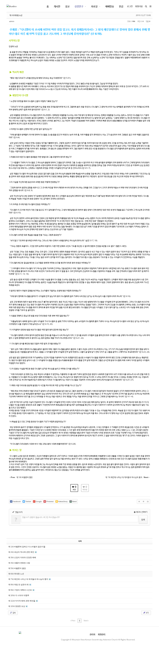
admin (11, 21)
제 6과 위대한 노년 (15, 15)
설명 (11, 115)
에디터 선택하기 (142, 512)
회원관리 (101, 634)
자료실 (94, 6)
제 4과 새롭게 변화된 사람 (19, 563)
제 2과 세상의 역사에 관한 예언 (21, 552)
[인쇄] (148, 501)
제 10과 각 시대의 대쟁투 (18, 595)
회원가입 (139, 6)
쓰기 (147, 613)
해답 (11, 427)
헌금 (121, 6)
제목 (80, 541)
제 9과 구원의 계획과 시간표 (20, 590)
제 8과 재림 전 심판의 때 (18, 585)
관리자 (92, 634)
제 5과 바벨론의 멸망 (17, 568)
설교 (67, 6)
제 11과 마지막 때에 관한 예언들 (22, 601)
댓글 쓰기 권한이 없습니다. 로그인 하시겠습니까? (41, 517)
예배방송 (109, 6)
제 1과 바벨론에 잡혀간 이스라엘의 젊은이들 (26, 547)
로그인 (130, 6)
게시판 (57, 6)
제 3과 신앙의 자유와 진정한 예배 (22, 557)
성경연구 (79, 6)
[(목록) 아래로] (143, 501)
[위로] (139, 501)
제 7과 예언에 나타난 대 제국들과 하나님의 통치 (28, 579)
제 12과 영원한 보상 (16, 606)
